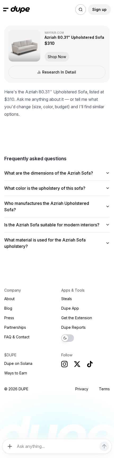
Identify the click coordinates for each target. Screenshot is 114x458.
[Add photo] (10, 446)
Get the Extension (76, 318)
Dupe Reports (73, 327)
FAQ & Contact (16, 337)
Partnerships (15, 327)
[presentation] (57, 229)
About (9, 298)
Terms (104, 389)
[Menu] (5, 9)
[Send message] (104, 446)
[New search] (80, 9)
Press (9, 318)
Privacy (81, 389)
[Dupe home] (20, 9)
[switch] (67, 338)
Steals (66, 298)
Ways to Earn (15, 373)
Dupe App (70, 308)
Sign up (99, 9)
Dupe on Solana (18, 363)
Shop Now (57, 56)
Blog (8, 308)
